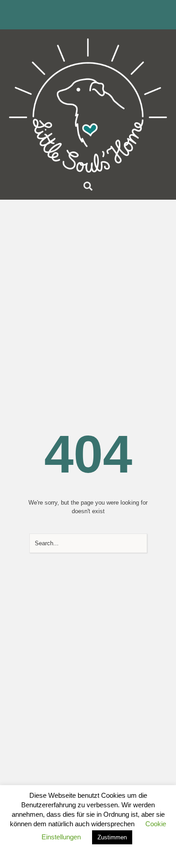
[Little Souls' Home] (88, 105)
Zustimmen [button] (112, 837)
